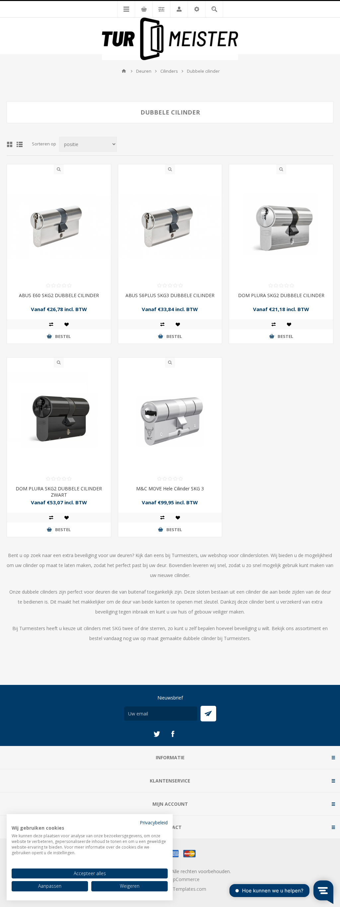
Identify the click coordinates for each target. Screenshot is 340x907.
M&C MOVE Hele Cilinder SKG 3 (170, 488)
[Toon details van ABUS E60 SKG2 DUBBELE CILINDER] (59, 226)
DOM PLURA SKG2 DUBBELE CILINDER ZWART (59, 491)
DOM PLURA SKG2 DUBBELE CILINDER (281, 295)
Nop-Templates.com (184, 889)
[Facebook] (172, 734)
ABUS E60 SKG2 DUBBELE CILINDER (59, 295)
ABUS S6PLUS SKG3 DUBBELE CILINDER (170, 295)
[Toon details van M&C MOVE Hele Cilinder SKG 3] (170, 419)
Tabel (10, 144)
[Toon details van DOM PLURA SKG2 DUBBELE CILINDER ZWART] (59, 419)
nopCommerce (183, 879)
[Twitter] (156, 734)
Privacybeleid (154, 822)
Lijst (20, 144)
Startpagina (124, 71)
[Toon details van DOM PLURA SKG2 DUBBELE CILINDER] (281, 226)
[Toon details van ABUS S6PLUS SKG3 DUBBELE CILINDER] (170, 226)
